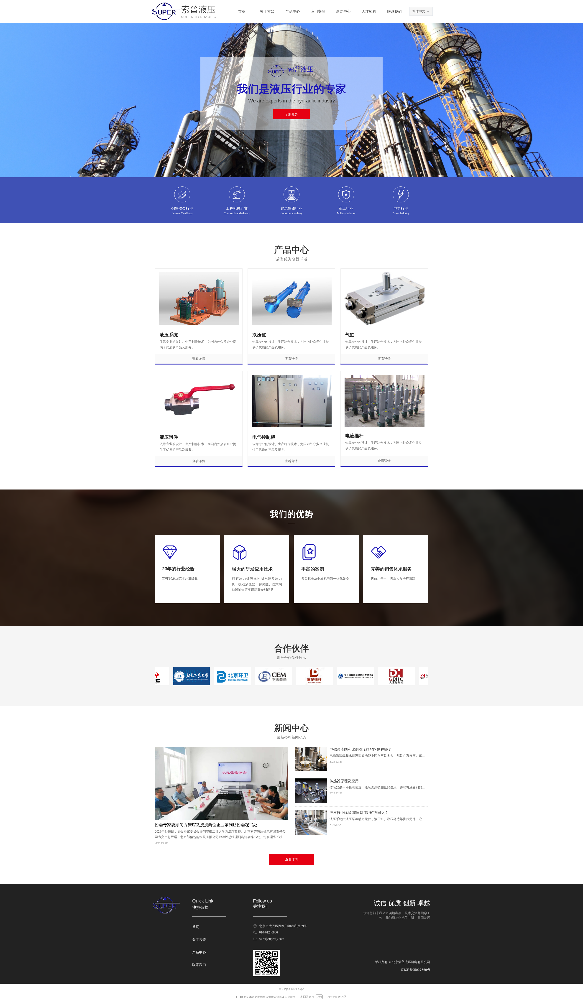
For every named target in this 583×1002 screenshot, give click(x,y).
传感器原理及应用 (344, 781)
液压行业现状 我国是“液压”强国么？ (359, 813)
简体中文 (418, 11)
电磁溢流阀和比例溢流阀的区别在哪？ (360, 749)
